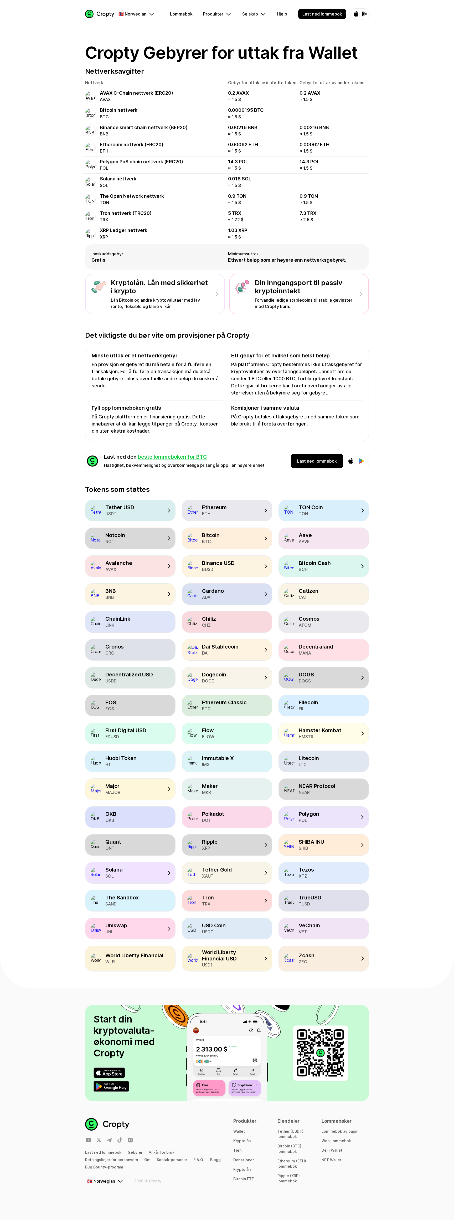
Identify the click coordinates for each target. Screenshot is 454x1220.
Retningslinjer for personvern (111, 1159)
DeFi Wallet (332, 1150)
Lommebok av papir (340, 1131)
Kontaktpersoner (172, 1159)
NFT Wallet (332, 1160)
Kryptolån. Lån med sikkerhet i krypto (159, 287)
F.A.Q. (198, 1159)
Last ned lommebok (103, 1152)
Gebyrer (135, 1152)
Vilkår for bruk (161, 1152)
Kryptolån (242, 1140)
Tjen (237, 1150)
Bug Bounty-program (104, 1167)
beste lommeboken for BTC (172, 457)
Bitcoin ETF (243, 1179)
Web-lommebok (336, 1140)
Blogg (215, 1159)
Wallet (239, 1131)
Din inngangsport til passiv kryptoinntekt (298, 287)
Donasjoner (243, 1160)
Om (147, 1159)
